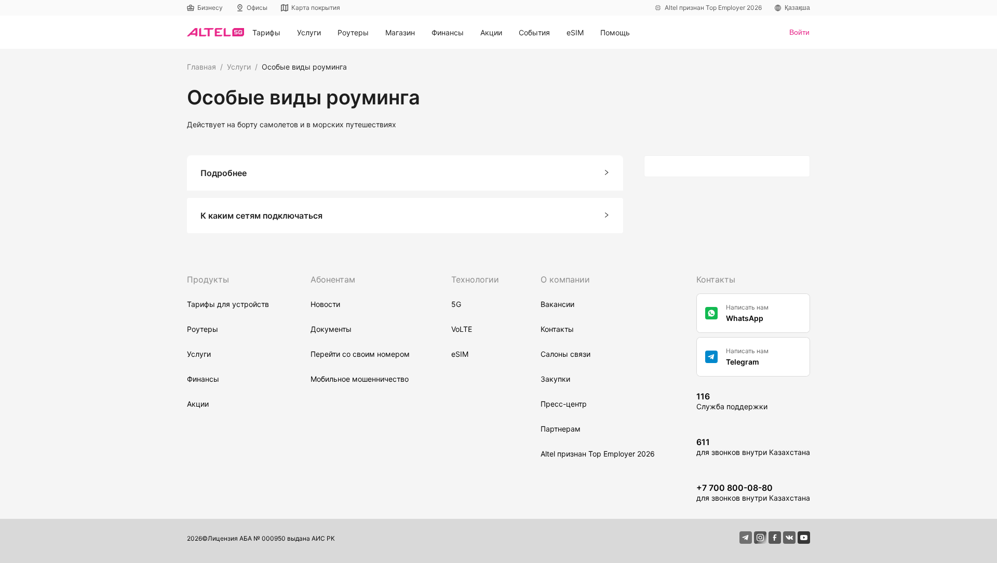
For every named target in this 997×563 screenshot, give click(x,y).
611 (703, 442)
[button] (405, 172)
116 (703, 396)
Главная (201, 66)
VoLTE (461, 329)
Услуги (239, 66)
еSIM (459, 354)
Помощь (615, 32)
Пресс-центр (564, 403)
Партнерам (561, 428)
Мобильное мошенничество (360, 378)
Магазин (400, 32)
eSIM (575, 32)
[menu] (516, 32)
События (534, 32)
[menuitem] (266, 33)
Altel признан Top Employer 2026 (598, 453)
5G (456, 304)
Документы (331, 329)
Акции (491, 32)
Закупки (555, 378)
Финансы (203, 378)
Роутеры (202, 329)
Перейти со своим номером (360, 354)
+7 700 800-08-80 (734, 487)
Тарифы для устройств (228, 304)
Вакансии (557, 304)
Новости (325, 304)
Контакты (557, 329)
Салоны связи (565, 354)
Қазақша (797, 7)
